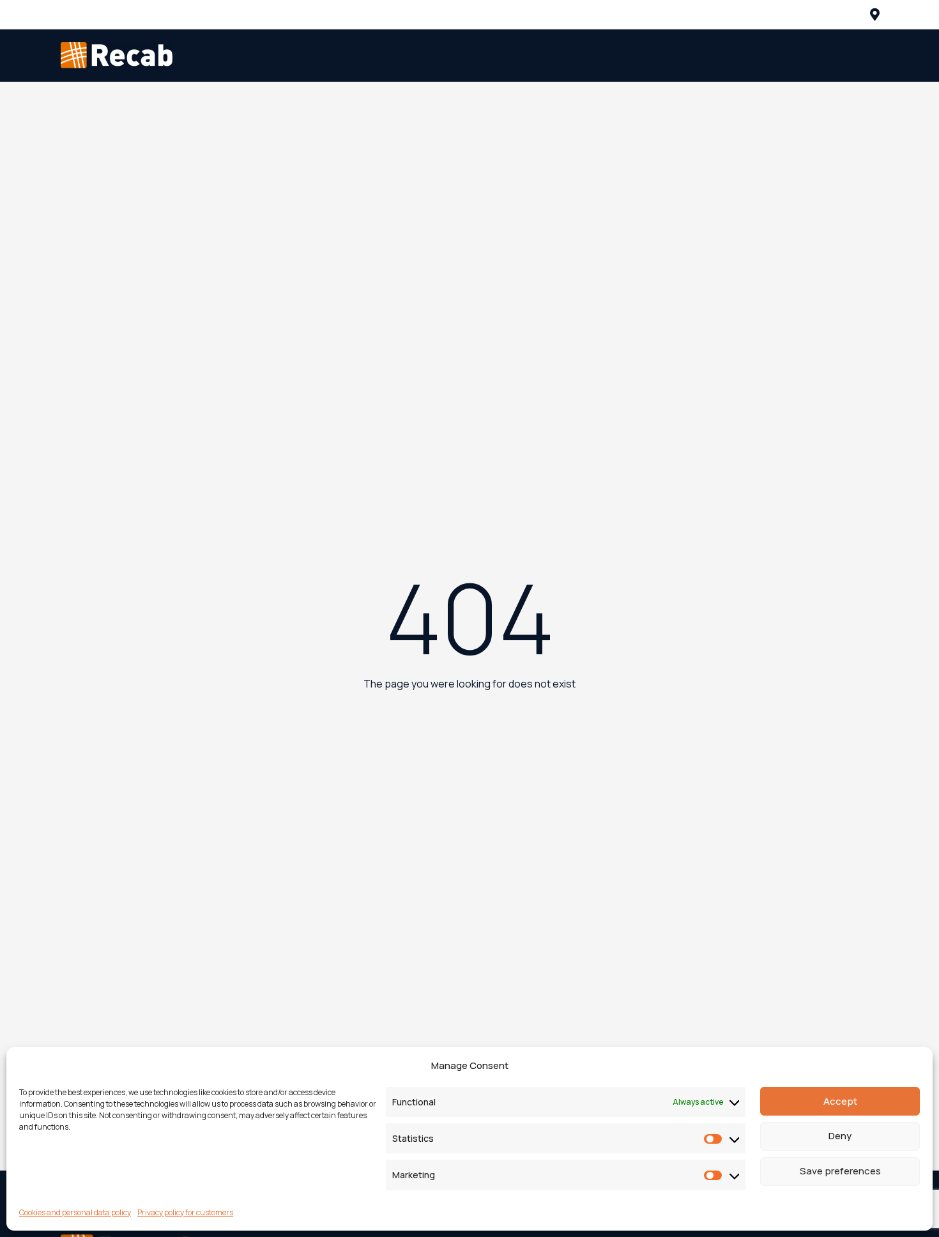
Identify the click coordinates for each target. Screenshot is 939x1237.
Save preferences (840, 1171)
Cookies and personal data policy (75, 1212)
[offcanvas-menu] (875, 14)
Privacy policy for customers (185, 1212)
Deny (839, 1136)
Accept (840, 1101)
